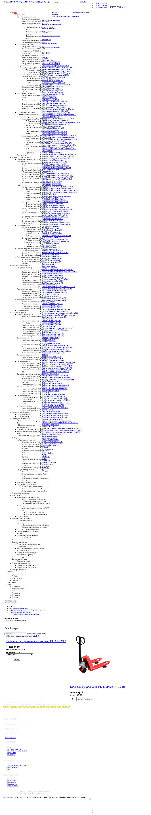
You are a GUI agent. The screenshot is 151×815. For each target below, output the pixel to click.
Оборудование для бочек (21, 419)
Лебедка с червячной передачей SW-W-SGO (57, 364)
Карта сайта (11, 753)
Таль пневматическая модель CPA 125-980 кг (58, 119)
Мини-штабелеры (23, 516)
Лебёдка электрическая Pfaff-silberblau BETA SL (59, 379)
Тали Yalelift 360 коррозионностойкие (36, 21)
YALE (15, 576)
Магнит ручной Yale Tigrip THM (32, 327)
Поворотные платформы (25, 268)
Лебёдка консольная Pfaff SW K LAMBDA (56, 370)
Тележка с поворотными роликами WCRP (56, 236)
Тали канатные (22, 155)
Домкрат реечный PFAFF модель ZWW (41, 240)
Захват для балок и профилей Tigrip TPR (56, 309)
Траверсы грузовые (19, 570)
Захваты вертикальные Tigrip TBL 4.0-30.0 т (57, 289)
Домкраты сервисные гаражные (28, 257)
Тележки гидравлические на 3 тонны (36, 525)
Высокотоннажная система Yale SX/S (34, 297)
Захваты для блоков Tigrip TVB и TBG (35, 331)
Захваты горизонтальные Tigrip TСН (34, 357)
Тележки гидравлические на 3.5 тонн (34, 527)
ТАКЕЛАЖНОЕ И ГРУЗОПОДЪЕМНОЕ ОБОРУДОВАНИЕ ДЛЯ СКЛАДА (27, 2)
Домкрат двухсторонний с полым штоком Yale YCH (33, 222)
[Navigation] (3, 2)
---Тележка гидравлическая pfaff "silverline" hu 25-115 (27, 610)
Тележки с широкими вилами (28, 529)
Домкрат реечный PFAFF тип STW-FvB (39, 234)
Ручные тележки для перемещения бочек (56, 351)
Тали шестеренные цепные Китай (33, 42)
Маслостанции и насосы (20, 540)
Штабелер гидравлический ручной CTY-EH (56, 404)
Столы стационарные (24, 416)
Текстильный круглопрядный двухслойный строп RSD (27, 554)
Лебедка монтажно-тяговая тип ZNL (34, 491)
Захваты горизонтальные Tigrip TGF (35, 359)
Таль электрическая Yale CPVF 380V (40, 121)
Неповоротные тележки (25, 300)
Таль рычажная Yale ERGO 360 (32, 59)
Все (10, 606)
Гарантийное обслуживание (17, 751)
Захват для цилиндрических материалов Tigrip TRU (32, 377)
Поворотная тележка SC (31, 287)
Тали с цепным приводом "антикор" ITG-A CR (58, 109)
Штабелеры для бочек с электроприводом (26, 426)
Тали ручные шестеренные (26, 17)
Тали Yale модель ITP (29, 68)
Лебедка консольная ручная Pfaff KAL (35, 467)
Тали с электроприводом (25, 117)
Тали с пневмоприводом (25, 93)
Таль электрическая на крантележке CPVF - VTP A (59, 136)
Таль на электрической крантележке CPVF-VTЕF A (59, 139)
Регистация (16, 595)
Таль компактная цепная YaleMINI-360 (35, 40)
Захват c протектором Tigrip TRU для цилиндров (59, 315)
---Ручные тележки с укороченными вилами (24, 614)
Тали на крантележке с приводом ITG (35, 76)
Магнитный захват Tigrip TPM (32, 325)
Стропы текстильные (19, 542)
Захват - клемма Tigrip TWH (31, 393)
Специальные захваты (25, 314)
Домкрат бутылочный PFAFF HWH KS (34, 253)
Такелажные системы (24, 289)
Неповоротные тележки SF (32, 308)
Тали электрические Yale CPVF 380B (34, 119)
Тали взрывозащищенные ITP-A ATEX (39, 72)
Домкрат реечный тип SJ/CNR (38, 236)
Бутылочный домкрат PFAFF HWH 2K (35, 251)
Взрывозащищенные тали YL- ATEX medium (57, 71)
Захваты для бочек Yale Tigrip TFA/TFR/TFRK (57, 328)
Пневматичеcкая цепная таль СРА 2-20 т (56, 120)
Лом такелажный (23, 310)
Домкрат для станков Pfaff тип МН (35, 172)
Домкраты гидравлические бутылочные (31, 249)
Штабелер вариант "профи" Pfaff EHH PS (36, 504)
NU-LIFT (15, 580)
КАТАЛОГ (12, 13)
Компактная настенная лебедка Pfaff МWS (57, 368)
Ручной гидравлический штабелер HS (35, 514)
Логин (16, 597)
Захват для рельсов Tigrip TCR (34, 336)
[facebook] (94, 803)
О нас (9, 747)
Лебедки (15, 438)
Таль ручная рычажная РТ (32, 57)
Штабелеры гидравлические (27, 506)
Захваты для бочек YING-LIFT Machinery (55, 330)
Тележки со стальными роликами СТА (35, 285)
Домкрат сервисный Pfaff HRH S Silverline (56, 224)
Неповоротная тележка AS (32, 306)
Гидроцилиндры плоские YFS (36, 206)
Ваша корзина (12, 784)
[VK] (94, 809)
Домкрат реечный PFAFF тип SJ (37, 229)
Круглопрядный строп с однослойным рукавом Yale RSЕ (62, 430)
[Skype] (94, 810)
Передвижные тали (23, 66)
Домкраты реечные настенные (32, 238)
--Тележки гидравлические (18, 608)
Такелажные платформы (21, 266)
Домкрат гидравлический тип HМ (33, 174)
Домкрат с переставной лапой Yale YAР (35, 168)
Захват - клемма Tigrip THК (31, 391)
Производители (12, 574)
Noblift (9, 621)
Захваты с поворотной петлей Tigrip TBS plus (57, 270)
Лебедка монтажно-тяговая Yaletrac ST (35, 487)
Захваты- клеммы (23, 387)
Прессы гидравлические (22, 563)
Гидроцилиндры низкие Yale (31, 202)
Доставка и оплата (18, 589)
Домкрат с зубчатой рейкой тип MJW (40, 246)
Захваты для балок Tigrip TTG (33, 368)
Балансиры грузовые (19, 559)
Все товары (11, 582)
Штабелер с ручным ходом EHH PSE (34, 502)
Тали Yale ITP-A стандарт (35, 70)
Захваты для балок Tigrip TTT (32, 365)
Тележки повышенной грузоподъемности (24, 522)
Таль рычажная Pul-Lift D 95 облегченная (56, 85)
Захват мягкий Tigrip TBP (32, 353)
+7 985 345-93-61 (101, 3)
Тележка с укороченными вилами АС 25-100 (98, 687)
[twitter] (94, 805)
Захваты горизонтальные (26, 355)
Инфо (9, 584)
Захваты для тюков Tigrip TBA (32, 334)
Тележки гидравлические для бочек (31, 429)
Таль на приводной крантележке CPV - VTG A (57, 147)
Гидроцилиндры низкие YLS (36, 204)
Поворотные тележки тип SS (31, 274)
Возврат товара (19, 591)
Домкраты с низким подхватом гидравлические (59, 154)
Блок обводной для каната (26, 482)
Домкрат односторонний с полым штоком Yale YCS (60, 190)
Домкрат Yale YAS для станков (32, 170)
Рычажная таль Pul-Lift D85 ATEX (33, 49)
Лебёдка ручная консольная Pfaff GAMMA (57, 366)
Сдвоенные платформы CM (33, 302)
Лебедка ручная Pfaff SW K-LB (32, 442)
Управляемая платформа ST (33, 270)
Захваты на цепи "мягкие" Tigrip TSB (34, 351)
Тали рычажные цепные (25, 44)
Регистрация (11, 780)
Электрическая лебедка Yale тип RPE (35, 472)
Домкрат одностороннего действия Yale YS (57, 188)
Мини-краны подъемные (20, 493)
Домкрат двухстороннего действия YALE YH (57, 187)
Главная (10, 572)
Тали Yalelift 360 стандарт (31, 19)
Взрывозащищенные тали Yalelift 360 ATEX (57, 67)
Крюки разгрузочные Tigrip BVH (33, 329)
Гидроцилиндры (22, 185)
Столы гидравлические (20, 412)
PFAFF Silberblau (17, 578)
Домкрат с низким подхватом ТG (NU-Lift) (56, 168)
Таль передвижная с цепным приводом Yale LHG (59, 115)
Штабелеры (16, 495)
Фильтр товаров (10, 601)
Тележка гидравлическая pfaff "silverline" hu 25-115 (27, 537)
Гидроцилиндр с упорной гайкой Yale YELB (57, 179)
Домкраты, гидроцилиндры (21, 157)
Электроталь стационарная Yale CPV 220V (57, 143)
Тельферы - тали (19, 15)
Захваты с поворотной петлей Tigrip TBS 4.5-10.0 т (59, 272)
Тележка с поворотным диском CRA (34, 283)
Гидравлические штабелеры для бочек (55, 345)
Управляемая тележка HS (31, 272)
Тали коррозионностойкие (26, 112)
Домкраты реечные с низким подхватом (36, 227)
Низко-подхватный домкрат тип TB (34, 183)
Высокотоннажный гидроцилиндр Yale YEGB (57, 177)
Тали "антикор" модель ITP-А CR (37, 74)
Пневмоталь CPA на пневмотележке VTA (56, 124)
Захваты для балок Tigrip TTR (33, 363)
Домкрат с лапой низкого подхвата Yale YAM (58, 156)
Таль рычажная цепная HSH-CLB (33, 64)
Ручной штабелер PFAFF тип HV (33, 512)
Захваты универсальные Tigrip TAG (34, 348)
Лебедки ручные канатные (26, 440)
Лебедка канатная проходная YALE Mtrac (56, 377)
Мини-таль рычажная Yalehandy (33, 61)
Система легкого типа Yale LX (32, 295)
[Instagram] (94, 807)
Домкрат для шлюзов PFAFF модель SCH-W (57, 209)
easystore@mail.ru (102, 7)
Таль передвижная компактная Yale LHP (36, 87)
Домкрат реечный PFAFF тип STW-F (40, 232)
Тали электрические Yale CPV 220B (34, 136)
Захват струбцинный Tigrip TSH (33, 408)
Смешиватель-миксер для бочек (28, 436)
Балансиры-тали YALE (25, 561)
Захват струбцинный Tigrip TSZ (33, 410)
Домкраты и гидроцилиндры (52, 24)
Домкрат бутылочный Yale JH (32, 255)
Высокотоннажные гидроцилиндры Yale (35, 187)
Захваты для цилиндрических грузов (30, 374)
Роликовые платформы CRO (32, 304)
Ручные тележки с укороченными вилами (56, 421)
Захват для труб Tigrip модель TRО (34, 385)
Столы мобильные (23, 414)
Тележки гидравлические (21, 519)
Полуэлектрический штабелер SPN (34, 499)
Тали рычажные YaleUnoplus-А (32, 47)
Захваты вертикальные (25, 338)
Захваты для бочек (23, 395)
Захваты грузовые (20, 312)
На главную (11, 755)
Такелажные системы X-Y (31, 291)
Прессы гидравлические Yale (27, 565)
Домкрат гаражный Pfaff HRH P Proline (36, 259)
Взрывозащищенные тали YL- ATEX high (56, 73)
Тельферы (75, 16)
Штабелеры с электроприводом (28, 497)
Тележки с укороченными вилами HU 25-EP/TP (36, 641)
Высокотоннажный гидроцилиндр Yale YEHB (57, 175)
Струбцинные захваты (24, 406)
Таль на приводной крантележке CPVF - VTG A (58, 137)
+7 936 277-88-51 (101, 5)
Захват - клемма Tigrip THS (31, 389)
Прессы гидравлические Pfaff (27, 567)
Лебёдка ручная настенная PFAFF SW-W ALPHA (58, 362)
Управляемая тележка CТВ (31, 280)
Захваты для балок (23, 361)
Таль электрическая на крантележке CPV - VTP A (59, 145)
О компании (16, 587)
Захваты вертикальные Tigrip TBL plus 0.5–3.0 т (58, 287)
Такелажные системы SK (31, 293)
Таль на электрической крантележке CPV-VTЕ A (59, 149)
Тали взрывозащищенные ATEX (29, 115)
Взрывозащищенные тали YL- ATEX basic (56, 69)
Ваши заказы (11, 782)
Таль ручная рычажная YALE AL (33, 55)
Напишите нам (10, 738)
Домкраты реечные (23, 225)
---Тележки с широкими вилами (20, 612)
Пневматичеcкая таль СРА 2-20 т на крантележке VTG (61, 122)
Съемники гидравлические (23, 557)
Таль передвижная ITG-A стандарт (40, 78)
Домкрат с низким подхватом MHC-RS (36, 176)
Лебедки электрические (25, 470)
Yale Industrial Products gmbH (17, 765)
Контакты (17, 593)
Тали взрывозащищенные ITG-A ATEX (39, 85)
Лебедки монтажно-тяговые (26, 484)
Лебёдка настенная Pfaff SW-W (33, 444)
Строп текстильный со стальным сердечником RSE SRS (28, 545)
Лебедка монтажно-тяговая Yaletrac (34, 489)
